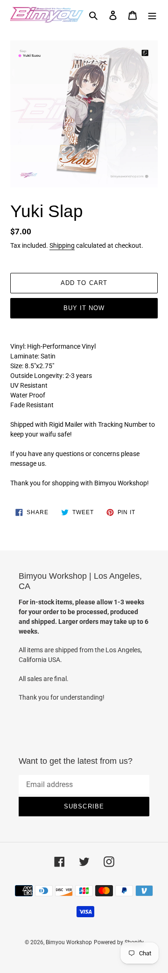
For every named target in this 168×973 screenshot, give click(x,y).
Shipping (62, 245)
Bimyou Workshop (69, 942)
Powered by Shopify (119, 942)
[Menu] (152, 15)
